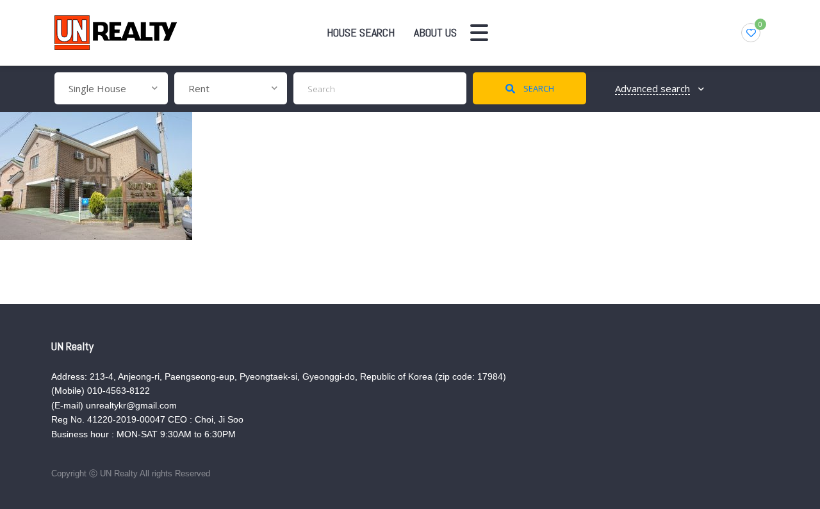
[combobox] (111, 88)
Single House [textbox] (97, 88)
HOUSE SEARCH (361, 32)
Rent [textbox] (198, 88)
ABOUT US (435, 32)
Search (537, 88)
